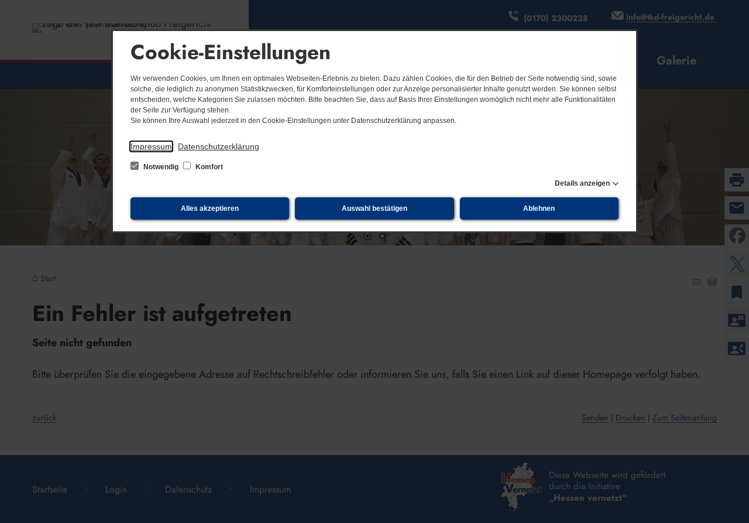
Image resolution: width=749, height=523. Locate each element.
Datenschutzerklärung (218, 146)
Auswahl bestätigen (374, 208)
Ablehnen (539, 208)
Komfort (208, 167)
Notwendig (161, 167)
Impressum (151, 146)
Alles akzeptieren (210, 208)
